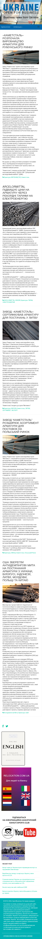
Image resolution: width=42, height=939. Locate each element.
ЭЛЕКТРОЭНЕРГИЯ (9, 302)
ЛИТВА (27, 408)
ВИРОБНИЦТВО (16, 177)
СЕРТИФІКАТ (7, 410)
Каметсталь (25, 177)
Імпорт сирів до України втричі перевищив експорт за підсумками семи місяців (19, 868)
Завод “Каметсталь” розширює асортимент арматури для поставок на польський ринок (21, 426)
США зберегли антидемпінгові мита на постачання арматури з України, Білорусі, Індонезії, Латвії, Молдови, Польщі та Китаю (19, 571)
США (27, 712)
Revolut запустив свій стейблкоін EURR (14, 887)
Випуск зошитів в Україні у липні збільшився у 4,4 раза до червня (19, 892)
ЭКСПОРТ (14, 410)
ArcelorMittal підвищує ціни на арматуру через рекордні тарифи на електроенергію (18, 192)
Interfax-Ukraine (26, 936)
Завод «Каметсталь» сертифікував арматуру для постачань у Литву (21, 314)
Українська (17, 27)
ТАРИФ (30, 300)
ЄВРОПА (14, 408)
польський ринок (30, 553)
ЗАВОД (13, 553)
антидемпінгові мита (11, 712)
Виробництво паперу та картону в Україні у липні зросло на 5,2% (18, 874)
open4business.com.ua (11, 936)
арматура (7, 177)
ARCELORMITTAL (9, 300)
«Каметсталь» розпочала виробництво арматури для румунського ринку (18, 41)
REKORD (18, 300)
